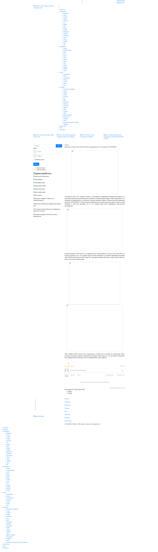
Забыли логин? (41, 168)
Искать (59, 146)
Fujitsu (65, 19)
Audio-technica (67, 50)
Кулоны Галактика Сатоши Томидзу (17, 542)
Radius (65, 67)
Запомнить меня (39, 159)
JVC (64, 63)
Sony (64, 39)
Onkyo (65, 30)
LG (64, 22)
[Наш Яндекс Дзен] (47, 183)
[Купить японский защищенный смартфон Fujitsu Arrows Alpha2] (67, 136)
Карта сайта (68, 421)
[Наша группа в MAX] (47, 186)
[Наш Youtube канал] (47, 192)
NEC (64, 26)
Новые (66, 375)
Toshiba (65, 41)
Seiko (64, 83)
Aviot (64, 52)
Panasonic (66, 31)
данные (88, 196)
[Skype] (37, 408)
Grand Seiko (66, 78)
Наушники (63, 46)
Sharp (65, 37)
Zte (64, 44)
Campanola (66, 74)
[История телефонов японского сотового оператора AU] (47, 215)
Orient (65, 81)
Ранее (78, 375)
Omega (65, 79)
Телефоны (63, 11)
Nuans (65, 28)
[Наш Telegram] (47, 180)
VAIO (64, 113)
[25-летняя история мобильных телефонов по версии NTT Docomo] (47, 210)
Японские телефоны (69, 89)
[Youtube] (37, 402)
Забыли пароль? (41, 169)
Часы (61, 72)
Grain (64, 61)
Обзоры (62, 87)
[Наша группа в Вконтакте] (47, 176)
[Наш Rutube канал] (47, 189)
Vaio (64, 43)
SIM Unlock (63, 126)
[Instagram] (37, 406)
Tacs (64, 85)
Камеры (65, 118)
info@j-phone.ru (120, 2)
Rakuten (65, 33)
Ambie (65, 48)
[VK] (37, 400)
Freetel (65, 17)
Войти (36, 164)
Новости (62, 9)
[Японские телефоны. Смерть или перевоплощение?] (47, 199)
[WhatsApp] (37, 409)
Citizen (65, 76)
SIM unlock (68, 414)
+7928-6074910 (120, 1)
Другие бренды (67, 115)
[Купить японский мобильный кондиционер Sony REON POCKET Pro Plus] (114, 137)
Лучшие (73, 375)
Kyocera (65, 20)
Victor (64, 70)
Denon (65, 56)
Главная (5, 427)
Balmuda (65, 13)
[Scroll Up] (0, 551)
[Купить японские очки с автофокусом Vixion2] (90, 136)
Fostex (65, 59)
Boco (64, 54)
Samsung (66, 35)
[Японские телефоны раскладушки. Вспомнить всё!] (47, 205)
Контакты (62, 129)
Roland (65, 68)
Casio (64, 15)
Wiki (61, 128)
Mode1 (65, 24)
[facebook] (37, 404)
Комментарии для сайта (117, 387)
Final (64, 57)
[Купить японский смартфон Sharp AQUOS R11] (43, 136)
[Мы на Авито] (47, 195)
